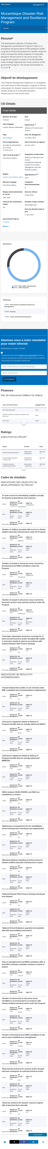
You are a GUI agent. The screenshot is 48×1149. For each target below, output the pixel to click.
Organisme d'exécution (34, 154)
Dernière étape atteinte (34, 202)
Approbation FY (31, 174)
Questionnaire (37, 1135)
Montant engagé (9, 182)
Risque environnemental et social (12, 193)
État (26, 117)
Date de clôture (31, 192)
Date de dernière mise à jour (34, 210)
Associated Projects (11, 219)
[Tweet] (14, 1142)
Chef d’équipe (8, 124)
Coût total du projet (11, 154)
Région (5, 174)
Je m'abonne (9, 379)
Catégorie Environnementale (32, 183)
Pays (5, 135)
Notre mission (5, 4)
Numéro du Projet (10, 117)
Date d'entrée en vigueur (35, 142)
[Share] (23, 1142)
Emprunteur (30, 124)
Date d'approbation (10, 142)
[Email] (4, 1142)
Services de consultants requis (12, 203)
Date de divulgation (33, 135)
